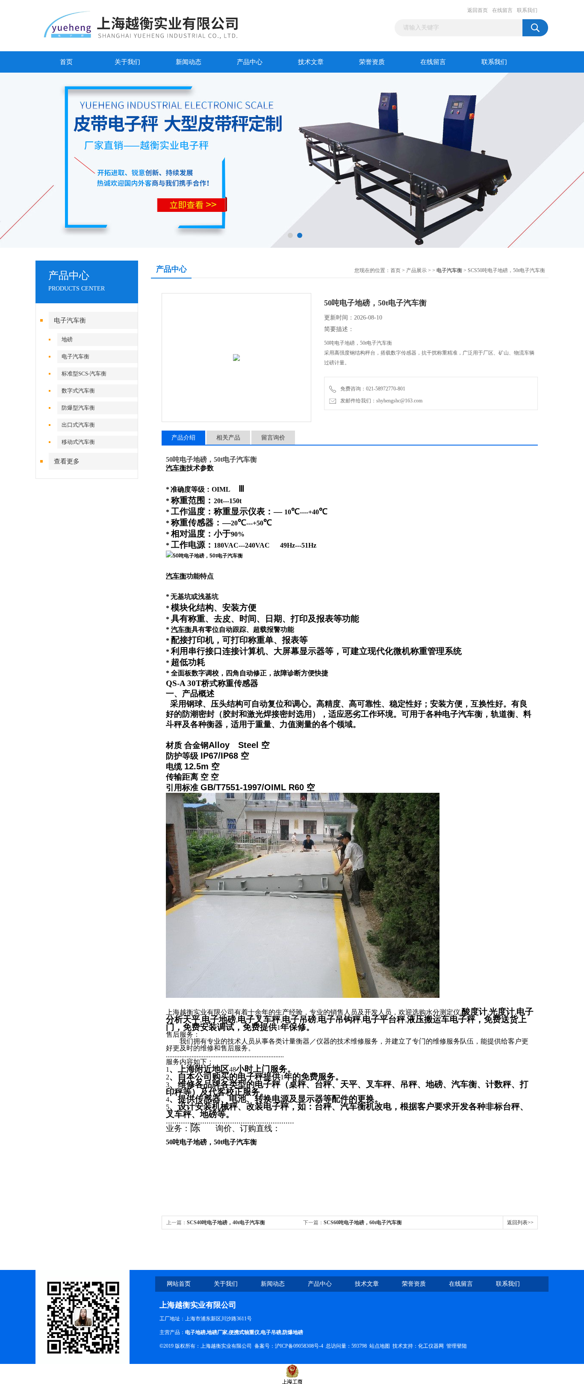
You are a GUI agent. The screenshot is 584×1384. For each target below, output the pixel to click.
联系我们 (527, 10)
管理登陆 (456, 1346)
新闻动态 (188, 62)
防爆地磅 (293, 1332)
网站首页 (179, 1284)
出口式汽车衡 (78, 425)
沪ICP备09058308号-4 (299, 1346)
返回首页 (477, 10)
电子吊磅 (271, 1332)
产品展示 (416, 270)
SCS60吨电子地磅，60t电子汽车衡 (363, 1223)
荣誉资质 (372, 62)
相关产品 (228, 437)
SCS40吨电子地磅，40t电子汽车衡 (226, 1223)
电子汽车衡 (70, 320)
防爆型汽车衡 (78, 408)
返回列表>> (520, 1223)
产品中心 (250, 62)
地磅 (67, 339)
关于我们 (127, 62)
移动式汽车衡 (78, 442)
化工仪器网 (431, 1346)
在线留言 (502, 10)
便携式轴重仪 (244, 1332)
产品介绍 (183, 437)
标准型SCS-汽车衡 (84, 373)
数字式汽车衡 (78, 390)
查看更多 (67, 461)
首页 (66, 62)
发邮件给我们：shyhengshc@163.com (380, 401)
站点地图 (379, 1346)
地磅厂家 (217, 1332)
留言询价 (273, 437)
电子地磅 (195, 1332)
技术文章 (311, 62)
